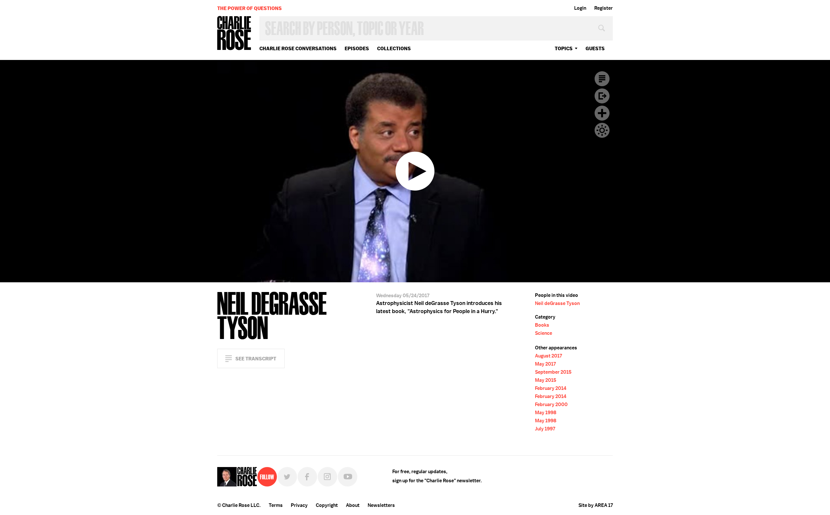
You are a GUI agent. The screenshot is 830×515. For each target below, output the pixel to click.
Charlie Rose (234, 33)
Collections (394, 48)
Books (542, 325)
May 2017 (545, 364)
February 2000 (551, 404)
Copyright (327, 505)
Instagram (327, 476)
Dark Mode (602, 130)
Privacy (299, 505)
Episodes (357, 48)
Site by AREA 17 (595, 505)
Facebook (307, 476)
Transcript (602, 78)
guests (595, 48)
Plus (602, 113)
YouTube (347, 476)
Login (580, 8)
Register (603, 8)
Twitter (287, 476)
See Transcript (255, 359)
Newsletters (381, 505)
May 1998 (545, 412)
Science (543, 333)
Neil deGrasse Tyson (557, 303)
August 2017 (548, 356)
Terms (276, 505)
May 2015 (545, 380)
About (353, 505)
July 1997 (545, 429)
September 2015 (553, 372)
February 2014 (550, 388)
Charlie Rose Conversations (298, 48)
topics (564, 48)
